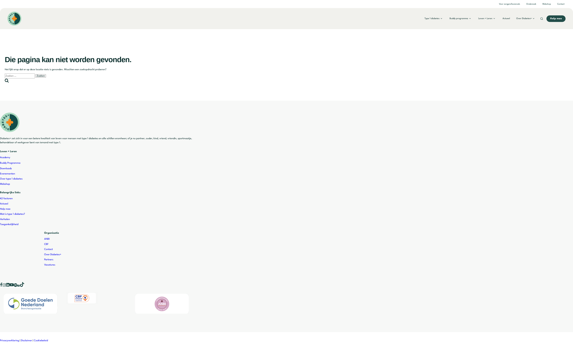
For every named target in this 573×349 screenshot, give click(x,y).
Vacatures (49, 265)
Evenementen (7, 173)
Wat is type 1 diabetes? (12, 214)
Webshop (546, 4)
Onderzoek (531, 4)
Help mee (5, 209)
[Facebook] (1, 286)
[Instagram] (4, 286)
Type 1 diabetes (432, 18)
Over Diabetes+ (524, 18)
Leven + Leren (485, 18)
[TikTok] (22, 286)
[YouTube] (12, 286)
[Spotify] (15, 286)
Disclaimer (26, 340)
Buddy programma (459, 18)
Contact (560, 4)
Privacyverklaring (9, 340)
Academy (5, 157)
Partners (48, 259)
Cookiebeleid (41, 340)
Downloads (6, 168)
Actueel (506, 18)
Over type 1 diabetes (11, 179)
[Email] (18, 286)
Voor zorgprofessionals (509, 4)
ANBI (47, 239)
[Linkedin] (8, 286)
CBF (46, 244)
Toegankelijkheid (9, 224)
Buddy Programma (10, 163)
